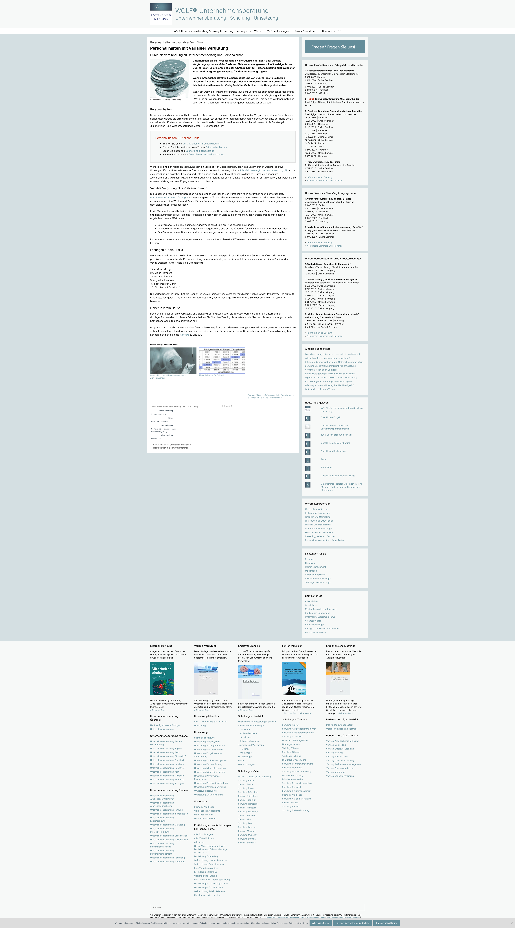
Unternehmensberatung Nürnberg (167, 779)
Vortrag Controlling (336, 744)
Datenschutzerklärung (386, 923)
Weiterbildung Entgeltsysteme (209, 864)
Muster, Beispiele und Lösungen (321, 609)
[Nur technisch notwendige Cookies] (511, 923)
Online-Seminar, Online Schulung (254, 776)
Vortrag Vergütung (335, 772)
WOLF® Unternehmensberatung (222, 10)
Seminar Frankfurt (247, 800)
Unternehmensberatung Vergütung (167, 861)
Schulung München (247, 835)
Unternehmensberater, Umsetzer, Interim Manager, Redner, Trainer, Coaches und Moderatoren (341, 487)
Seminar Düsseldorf (248, 796)
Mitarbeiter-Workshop (205, 818)
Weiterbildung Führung (205, 875)
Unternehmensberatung (162, 729)
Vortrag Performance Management (344, 764)
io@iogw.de (270, 917)
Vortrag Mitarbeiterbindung (340, 760)
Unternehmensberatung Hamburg (167, 764)
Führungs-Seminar (291, 744)
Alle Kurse (199, 842)
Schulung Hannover (248, 811)
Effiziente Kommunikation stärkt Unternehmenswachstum (334, 362)
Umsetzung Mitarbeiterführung (209, 772)
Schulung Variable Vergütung (296, 798)
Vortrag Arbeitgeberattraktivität (342, 741)
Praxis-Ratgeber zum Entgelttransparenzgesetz (329, 381)
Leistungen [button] (242, 31)
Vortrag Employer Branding (340, 748)
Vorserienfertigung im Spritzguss (322, 369)
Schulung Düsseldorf (248, 792)
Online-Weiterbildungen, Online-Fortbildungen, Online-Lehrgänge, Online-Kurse (211, 849)
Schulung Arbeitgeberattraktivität (299, 728)
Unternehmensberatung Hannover (167, 768)
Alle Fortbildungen (203, 834)
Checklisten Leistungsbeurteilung (338, 475)
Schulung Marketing (292, 767)
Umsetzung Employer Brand (208, 749)
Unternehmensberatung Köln (164, 771)
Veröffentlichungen (314, 624)
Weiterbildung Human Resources (210, 860)
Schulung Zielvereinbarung (295, 810)
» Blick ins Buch (158, 710)
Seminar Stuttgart (247, 842)
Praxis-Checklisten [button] (305, 31)
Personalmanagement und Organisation (325, 540)
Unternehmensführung (316, 509)
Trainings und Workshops (318, 582)
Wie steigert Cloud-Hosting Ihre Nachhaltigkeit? (329, 385)
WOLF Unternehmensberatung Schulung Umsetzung (203, 31)
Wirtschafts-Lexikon (315, 632)
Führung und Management (318, 524)
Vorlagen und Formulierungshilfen (322, 628)
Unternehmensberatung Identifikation (169, 813)
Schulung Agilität (290, 725)
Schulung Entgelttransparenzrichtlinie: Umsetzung (330, 365)
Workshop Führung (203, 814)
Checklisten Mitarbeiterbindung (206, 154)
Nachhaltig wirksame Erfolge (165, 725)
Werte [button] (257, 31)
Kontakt (184, 334)
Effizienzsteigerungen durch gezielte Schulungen (330, 373)
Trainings (244, 748)
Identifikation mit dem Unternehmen (170, 448)
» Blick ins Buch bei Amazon (296, 713)
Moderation (311, 570)
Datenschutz (282, 917)
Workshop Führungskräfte (207, 810)
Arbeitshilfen (311, 601)
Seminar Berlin (245, 784)
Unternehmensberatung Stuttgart (167, 783)
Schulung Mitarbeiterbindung (296, 771)
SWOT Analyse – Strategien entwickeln (172, 444)
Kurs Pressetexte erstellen (207, 895)
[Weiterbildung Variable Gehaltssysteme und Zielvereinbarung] (173, 360)
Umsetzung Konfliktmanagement (210, 760)
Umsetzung (200, 725)
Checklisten (311, 605)
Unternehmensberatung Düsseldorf (168, 756)
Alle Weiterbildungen (204, 838)
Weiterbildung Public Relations (209, 891)
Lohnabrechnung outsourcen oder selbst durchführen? (332, 354)
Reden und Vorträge (315, 574)
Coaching (310, 563)
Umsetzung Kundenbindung (208, 764)
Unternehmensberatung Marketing (167, 824)
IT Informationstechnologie (318, 528)
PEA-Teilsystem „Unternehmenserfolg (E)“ (264, 170)
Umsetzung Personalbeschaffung (211, 783)
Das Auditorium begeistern (339, 725)
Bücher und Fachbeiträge (199, 150)
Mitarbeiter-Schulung (292, 775)
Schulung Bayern (246, 788)
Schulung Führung (291, 752)
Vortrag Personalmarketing (340, 768)
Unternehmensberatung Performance (169, 839)
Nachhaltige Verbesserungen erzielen (257, 721)
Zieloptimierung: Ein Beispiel (211, 375)
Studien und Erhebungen (317, 613)
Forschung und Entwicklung (319, 520)
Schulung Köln (245, 823)
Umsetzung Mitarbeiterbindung (210, 768)
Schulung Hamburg (248, 803)
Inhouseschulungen (250, 741)
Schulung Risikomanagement (296, 791)
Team (323, 459)
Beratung (309, 559)
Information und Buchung (319, 177)
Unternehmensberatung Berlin (165, 752)
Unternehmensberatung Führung (166, 809)
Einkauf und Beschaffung (317, 513)
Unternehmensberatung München (167, 775)
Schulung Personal (291, 787)
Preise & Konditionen (310, 917)
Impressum (294, 917)
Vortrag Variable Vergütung (340, 776)
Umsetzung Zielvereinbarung (208, 794)
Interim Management (315, 567)
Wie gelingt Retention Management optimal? (327, 358)
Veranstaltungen (313, 620)
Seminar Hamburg (247, 807)
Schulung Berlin (246, 780)
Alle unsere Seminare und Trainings (324, 180)
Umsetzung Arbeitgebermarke (209, 745)
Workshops (246, 752)
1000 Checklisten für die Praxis (336, 434)
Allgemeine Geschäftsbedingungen (336, 917)
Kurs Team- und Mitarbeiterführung (212, 879)
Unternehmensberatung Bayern (166, 748)
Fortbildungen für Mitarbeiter (209, 887)
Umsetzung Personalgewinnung (210, 787)
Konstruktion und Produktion (319, 532)
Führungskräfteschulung (294, 759)
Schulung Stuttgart (247, 838)
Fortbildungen (245, 756)
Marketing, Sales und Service (319, 536)
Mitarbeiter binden (216, 147)
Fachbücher (327, 467)
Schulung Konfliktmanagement (297, 763)
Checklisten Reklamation (333, 451)
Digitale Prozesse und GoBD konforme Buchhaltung (331, 377)
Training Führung (290, 748)
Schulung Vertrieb (291, 806)
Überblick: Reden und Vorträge (342, 728)
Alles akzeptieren (320, 923)
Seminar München (247, 831)
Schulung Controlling (292, 736)
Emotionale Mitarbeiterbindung (168, 197)
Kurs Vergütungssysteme (206, 868)
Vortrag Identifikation (337, 756)
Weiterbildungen (246, 764)
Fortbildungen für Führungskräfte (211, 883)
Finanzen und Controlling (317, 517)
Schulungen (246, 737)
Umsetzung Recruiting (205, 790)
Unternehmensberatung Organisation (168, 835)
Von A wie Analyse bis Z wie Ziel (210, 721)
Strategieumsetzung (204, 737)
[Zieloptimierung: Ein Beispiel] (222, 360)
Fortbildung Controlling (206, 856)
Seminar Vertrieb (290, 802)
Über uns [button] (327, 31)
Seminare (245, 729)
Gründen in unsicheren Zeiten (320, 389)
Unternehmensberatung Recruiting (167, 857)
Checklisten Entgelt (331, 417)
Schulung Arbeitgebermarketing (298, 732)
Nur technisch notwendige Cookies (352, 923)
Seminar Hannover (247, 815)
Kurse (241, 760)
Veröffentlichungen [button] (278, 31)
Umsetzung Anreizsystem (207, 741)
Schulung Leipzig (246, 827)
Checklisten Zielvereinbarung (335, 443)
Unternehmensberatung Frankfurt (167, 760)
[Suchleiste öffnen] (340, 31)
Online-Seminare (248, 733)
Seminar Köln (244, 819)
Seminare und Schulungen (318, 578)
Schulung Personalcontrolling (297, 783)
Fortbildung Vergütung (205, 872)
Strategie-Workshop (204, 807)
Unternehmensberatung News (320, 616)
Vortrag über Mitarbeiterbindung (201, 143)
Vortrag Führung (334, 752)
